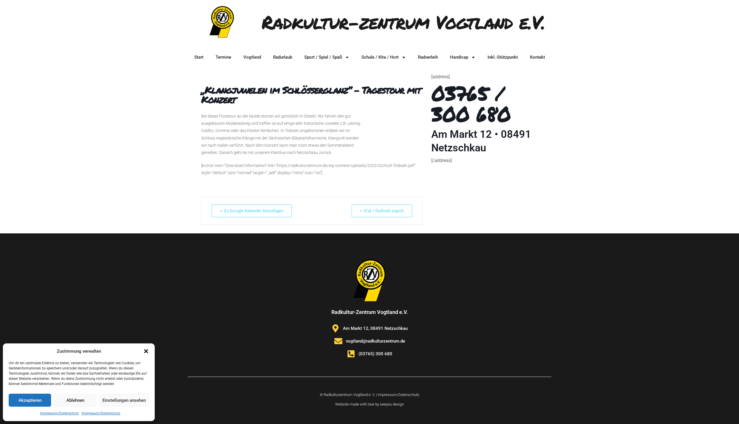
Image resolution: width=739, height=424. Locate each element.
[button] (146, 351)
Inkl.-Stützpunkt (503, 57)
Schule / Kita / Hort (380, 57)
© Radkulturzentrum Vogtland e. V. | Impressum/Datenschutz (369, 395)
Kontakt (537, 57)
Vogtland (252, 57)
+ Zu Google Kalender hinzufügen (251, 210)
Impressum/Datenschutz (59, 413)
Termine (223, 57)
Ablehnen (75, 400)
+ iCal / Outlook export (382, 210)
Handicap (459, 57)
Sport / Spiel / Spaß (323, 57)
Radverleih (428, 57)
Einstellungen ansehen (124, 400)
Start (199, 57)
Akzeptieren (30, 400)
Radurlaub (282, 57)
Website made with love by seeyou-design (369, 404)
